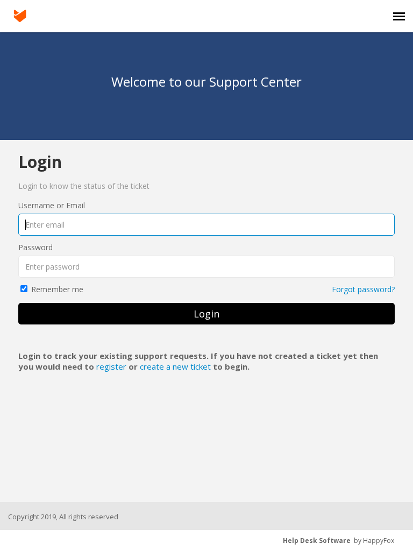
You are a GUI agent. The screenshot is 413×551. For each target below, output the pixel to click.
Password (35, 247)
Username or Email (51, 205)
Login (206, 313)
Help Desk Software (317, 540)
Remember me (57, 289)
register (111, 366)
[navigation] (399, 16)
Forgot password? (363, 289)
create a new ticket (175, 366)
